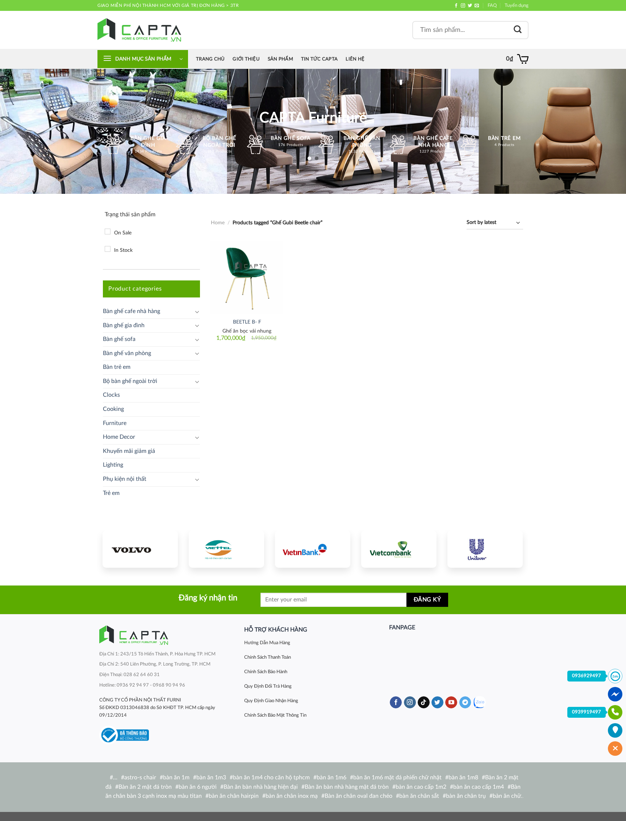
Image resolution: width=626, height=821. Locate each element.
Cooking (113, 409)
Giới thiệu (246, 59)
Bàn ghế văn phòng (127, 353)
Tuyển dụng (517, 5)
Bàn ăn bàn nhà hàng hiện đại (261, 787)
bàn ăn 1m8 (463, 777)
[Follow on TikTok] (424, 702)
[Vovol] (140, 548)
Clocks (111, 395)
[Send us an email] (477, 5)
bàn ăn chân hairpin (234, 796)
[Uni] (485, 548)
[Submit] (517, 30)
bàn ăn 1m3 (211, 777)
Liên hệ (355, 59)
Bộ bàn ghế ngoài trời (130, 381)
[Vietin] (312, 548)
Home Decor (119, 437)
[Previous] (114, 548)
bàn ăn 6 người (198, 787)
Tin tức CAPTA (319, 59)
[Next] (510, 548)
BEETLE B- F (247, 322)
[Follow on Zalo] (479, 702)
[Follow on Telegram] (465, 702)
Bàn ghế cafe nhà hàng (131, 311)
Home (218, 222)
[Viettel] (226, 548)
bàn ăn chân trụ (466, 796)
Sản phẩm (280, 59)
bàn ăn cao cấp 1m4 (478, 787)
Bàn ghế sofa (119, 339)
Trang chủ (210, 59)
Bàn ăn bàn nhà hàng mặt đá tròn (347, 787)
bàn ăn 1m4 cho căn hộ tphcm (271, 777)
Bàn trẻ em (116, 367)
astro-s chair (140, 777)
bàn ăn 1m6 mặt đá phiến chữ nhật (397, 777)
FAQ (492, 5)
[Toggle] (197, 311)
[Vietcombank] (399, 548)
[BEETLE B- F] (246, 277)
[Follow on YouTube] (451, 702)
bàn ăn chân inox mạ (292, 796)
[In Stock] (107, 249)
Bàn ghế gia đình (124, 325)
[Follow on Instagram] (463, 5)
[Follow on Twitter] (470, 5)
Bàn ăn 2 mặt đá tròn (145, 787)
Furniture (114, 423)
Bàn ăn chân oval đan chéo (358, 796)
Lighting (113, 465)
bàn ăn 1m (176, 777)
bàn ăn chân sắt (419, 796)
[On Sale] (107, 231)
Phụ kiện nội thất (124, 479)
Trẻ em (111, 493)
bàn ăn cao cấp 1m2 (421, 787)
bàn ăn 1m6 (331, 777)
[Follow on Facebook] (456, 5)
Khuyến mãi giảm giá (129, 451)
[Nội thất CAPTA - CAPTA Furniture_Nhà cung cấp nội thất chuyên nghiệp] (139, 30)
